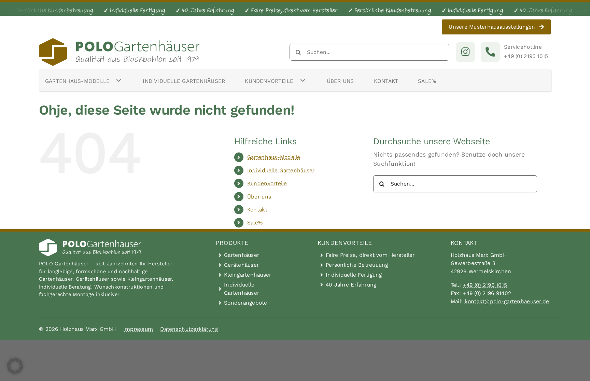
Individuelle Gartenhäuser (281, 170)
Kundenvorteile (267, 183)
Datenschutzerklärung (188, 329)
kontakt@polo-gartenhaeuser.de (507, 301)
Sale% (255, 222)
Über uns (259, 196)
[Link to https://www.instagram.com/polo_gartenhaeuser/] (465, 51)
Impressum (138, 329)
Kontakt (257, 209)
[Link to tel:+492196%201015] (490, 51)
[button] (15, 366)
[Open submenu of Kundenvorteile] (302, 80)
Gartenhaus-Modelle (273, 157)
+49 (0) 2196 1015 (485, 285)
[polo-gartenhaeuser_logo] (119, 41)
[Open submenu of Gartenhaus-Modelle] (118, 80)
